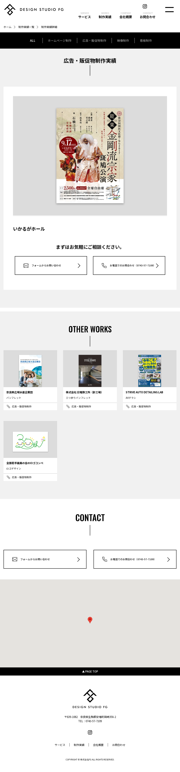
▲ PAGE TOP (90, 671)
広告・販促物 (94, 40)
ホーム (7, 27)
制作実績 (79, 744)
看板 (146, 40)
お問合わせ (118, 744)
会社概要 (98, 744)
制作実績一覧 (26, 27)
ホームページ (60, 40)
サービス (60, 744)
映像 (123, 40)
